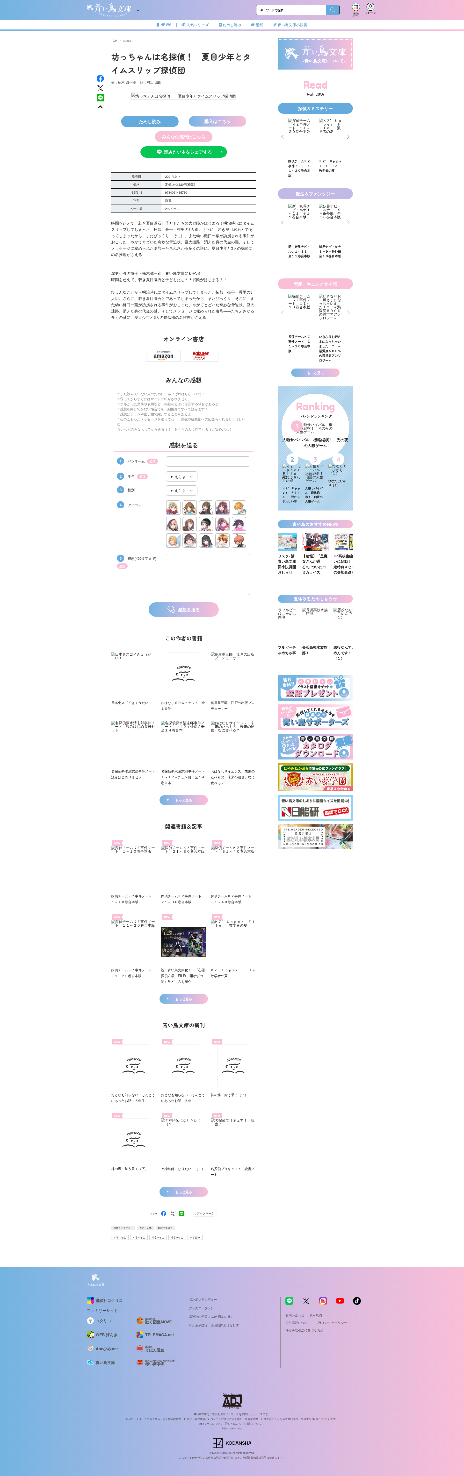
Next (348, 137)
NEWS (166, 24)
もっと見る (183, 800)
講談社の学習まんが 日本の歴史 (211, 1316)
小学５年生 (158, 1237)
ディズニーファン (201, 1308)
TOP (114, 40)
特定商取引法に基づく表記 (304, 1330)
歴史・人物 (145, 1228)
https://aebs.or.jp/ (232, 1428)
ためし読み (232, 24)
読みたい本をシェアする (188, 152)
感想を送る (189, 609)
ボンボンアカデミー (203, 1299)
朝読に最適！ (165, 1228)
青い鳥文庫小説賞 (292, 24)
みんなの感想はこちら (183, 137)
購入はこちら (217, 121)
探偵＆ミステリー (123, 1228)
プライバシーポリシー (331, 1322)
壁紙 (259, 24)
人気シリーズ (198, 24)
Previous (283, 137)
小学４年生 (139, 1237)
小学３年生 (120, 1237)
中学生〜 (195, 1237)
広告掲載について (298, 1322)
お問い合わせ (294, 1315)
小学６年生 (177, 1237)
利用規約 (315, 1315)
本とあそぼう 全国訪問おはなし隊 (214, 1325)
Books (127, 40)
